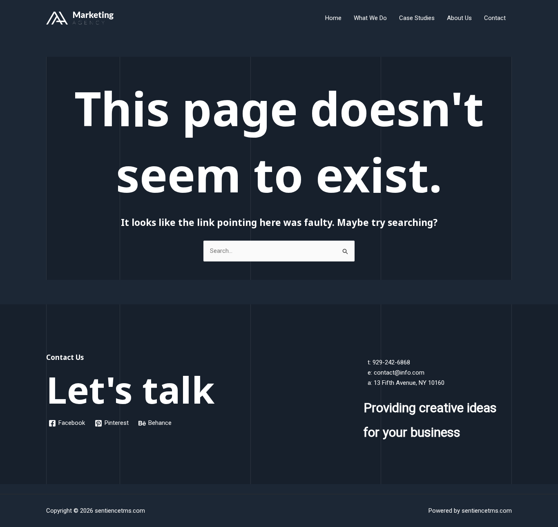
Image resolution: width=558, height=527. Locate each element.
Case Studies (417, 18)
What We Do (370, 18)
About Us (459, 18)
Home (333, 18)
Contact (495, 18)
